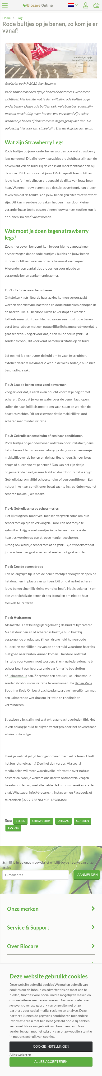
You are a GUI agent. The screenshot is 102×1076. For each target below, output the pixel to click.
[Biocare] (51, 6)
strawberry (41, 820)
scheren (82, 820)
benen (20, 820)
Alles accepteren (51, 1061)
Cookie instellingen (51, 1046)
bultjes (13, 827)
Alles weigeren (20, 1055)
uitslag (63, 820)
